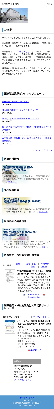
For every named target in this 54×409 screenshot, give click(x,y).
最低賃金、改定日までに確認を (15, 102)
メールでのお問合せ (22, 380)
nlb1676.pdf (35, 350)
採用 (18, 264)
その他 (44, 266)
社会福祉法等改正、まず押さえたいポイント (21, 110)
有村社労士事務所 (27, 398)
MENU (49, 4)
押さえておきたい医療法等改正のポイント (20, 118)
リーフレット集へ (41, 317)
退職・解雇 (31, 264)
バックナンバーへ (44, 150)
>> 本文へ (12, 182)
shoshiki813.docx (33, 294)
